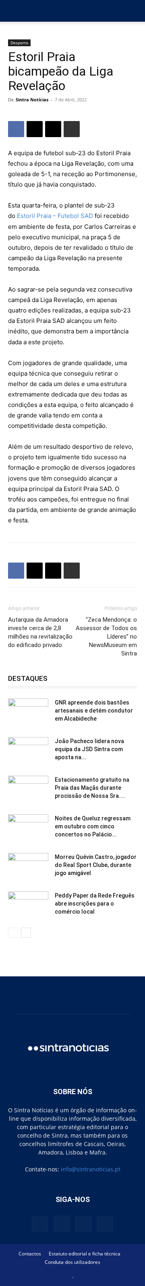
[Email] (53, 129)
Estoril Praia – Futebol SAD (55, 216)
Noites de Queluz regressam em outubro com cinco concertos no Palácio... (92, 826)
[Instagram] (62, 1224)
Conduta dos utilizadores (72, 1262)
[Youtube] (105, 1224)
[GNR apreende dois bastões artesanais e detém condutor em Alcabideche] (28, 712)
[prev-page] (13, 933)
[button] (14, 11)
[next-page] (26, 933)
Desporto (19, 42)
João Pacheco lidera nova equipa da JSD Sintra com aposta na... (89, 749)
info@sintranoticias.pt (90, 1169)
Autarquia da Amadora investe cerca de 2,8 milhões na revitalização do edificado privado (40, 632)
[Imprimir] (72, 129)
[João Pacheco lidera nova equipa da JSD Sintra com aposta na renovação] (28, 751)
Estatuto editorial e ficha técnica (84, 1253)
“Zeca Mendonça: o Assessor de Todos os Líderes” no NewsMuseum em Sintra (106, 636)
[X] (35, 129)
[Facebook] (16, 129)
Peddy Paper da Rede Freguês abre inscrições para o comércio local (95, 903)
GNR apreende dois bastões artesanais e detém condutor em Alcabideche (94, 710)
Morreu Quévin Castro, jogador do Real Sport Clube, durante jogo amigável (96, 865)
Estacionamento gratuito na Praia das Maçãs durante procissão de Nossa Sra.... (92, 788)
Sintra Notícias (32, 100)
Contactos (30, 1253)
